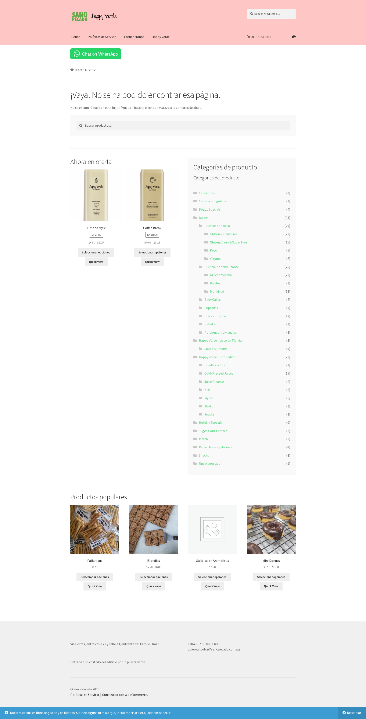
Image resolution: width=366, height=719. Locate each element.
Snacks (209, 414)
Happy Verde (161, 37)
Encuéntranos (134, 37)
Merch (203, 439)
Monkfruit (217, 291)
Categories (207, 193)
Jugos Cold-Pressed (213, 431)
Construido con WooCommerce (124, 694)
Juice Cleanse (214, 381)
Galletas (210, 324)
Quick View (96, 262)
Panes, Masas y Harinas (215, 447)
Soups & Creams (215, 349)
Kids (207, 389)
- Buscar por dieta (217, 226)
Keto (213, 250)
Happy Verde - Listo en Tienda (220, 340)
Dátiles (215, 283)
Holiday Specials (210, 422)
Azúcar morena (221, 275)
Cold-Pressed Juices (218, 373)
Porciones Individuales (220, 332)
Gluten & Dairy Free (224, 234)
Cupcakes (211, 308)
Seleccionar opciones (96, 252)
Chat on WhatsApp (100, 54)
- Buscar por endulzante (221, 267)
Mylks (208, 398)
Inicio (78, 69)
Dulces (203, 217)
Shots (208, 406)
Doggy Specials (210, 209)
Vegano (215, 258)
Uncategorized (209, 463)
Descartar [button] (354, 713)
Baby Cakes (212, 299)
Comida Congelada (212, 201)
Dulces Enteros (215, 316)
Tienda (75, 37)
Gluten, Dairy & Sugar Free (228, 242)
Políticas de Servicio (102, 37)
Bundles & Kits (214, 365)
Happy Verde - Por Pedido (217, 357)
